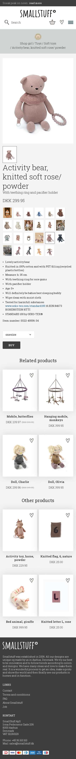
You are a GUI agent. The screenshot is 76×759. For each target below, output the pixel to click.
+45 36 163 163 (19, 740)
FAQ (5, 698)
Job (5, 706)
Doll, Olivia (56, 482)
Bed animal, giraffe (20, 622)
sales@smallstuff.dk (21, 743)
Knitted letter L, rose (56, 622)
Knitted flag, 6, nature (56, 556)
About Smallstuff (13, 702)
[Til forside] (38, 14)
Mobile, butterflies (20, 416)
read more (35, 3)
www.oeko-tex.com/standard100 (25, 306)
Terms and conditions (16, 694)
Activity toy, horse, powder (20, 558)
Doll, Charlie (20, 482)
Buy (11, 345)
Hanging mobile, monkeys (56, 418)
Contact (7, 690)
